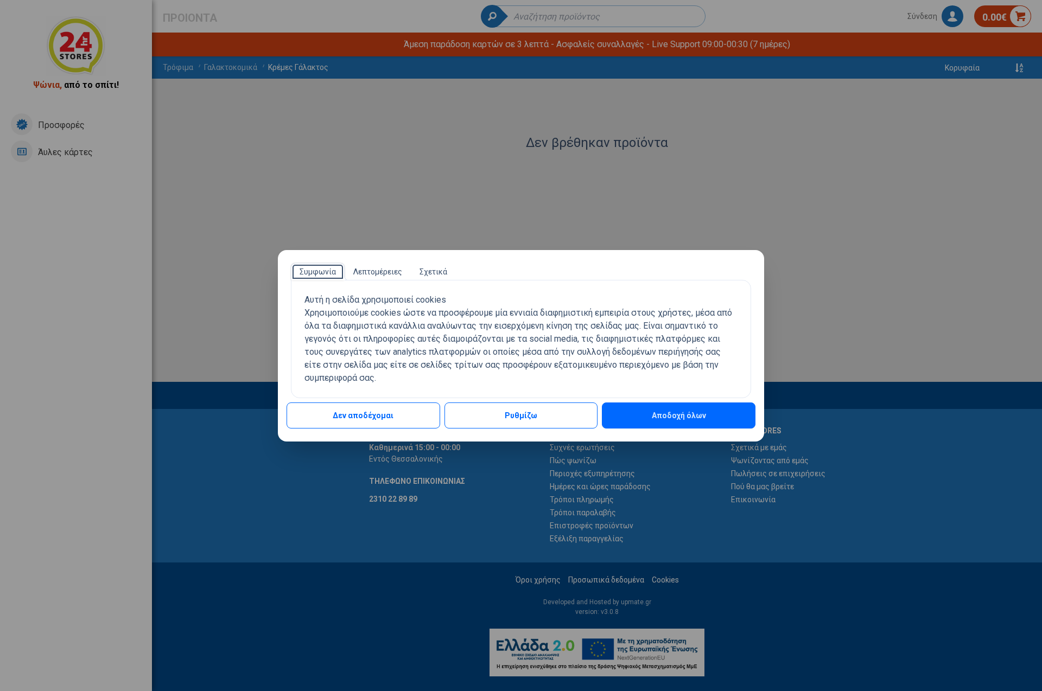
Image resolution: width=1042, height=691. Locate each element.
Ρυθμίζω (521, 415)
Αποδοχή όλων (679, 415)
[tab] (318, 271)
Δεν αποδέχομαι (363, 415)
